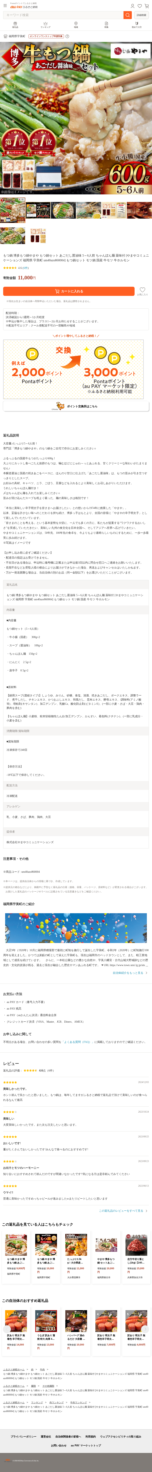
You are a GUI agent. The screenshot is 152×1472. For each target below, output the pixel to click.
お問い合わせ (58, 1445)
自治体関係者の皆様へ (68, 1436)
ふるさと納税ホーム (14, 1369)
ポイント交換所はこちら (82, 406)
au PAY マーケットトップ (86, 1445)
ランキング (45, 27)
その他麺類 (48, 1386)
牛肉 (42, 1369)
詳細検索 (141, 15)
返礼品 (15, 27)
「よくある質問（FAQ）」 (77, 1042)
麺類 (33, 1386)
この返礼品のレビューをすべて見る (121, 1210)
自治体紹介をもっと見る (128, 972)
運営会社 (46, 1436)
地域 (76, 27)
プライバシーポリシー (23, 1436)
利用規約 (91, 1436)
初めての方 (137, 27)
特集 (106, 27)
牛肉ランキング (78, 1402)
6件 (26, 267)
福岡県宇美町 (17, 36)
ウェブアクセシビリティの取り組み (120, 1436)
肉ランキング (56, 1402)
